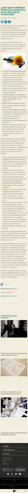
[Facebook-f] (12, 474)
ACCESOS (6, 453)
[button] (2, 21)
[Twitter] (16, 474)
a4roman (16, 486)
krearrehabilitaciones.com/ (9, 296)
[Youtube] (20, 474)
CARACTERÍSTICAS (9, 450)
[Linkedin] (8, 474)
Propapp (6, 446)
